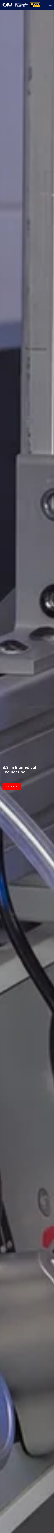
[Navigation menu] (50, 5)
